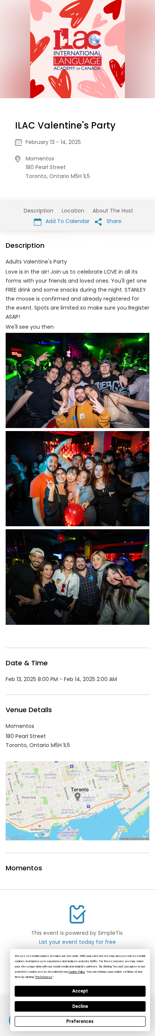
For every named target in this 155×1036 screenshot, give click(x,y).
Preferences (80, 1021)
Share (113, 221)
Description (38, 210)
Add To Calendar (67, 221)
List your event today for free (77, 942)
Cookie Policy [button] (76, 971)
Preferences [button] (43, 977)
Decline (80, 1006)
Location (73, 210)
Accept (80, 991)
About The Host (113, 210)
